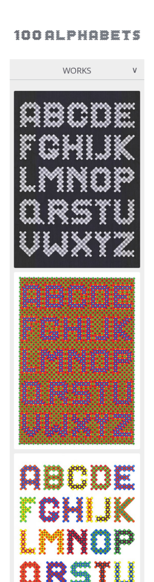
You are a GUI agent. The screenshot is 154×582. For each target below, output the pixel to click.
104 (18, 456)
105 (18, 272)
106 (18, 87)
